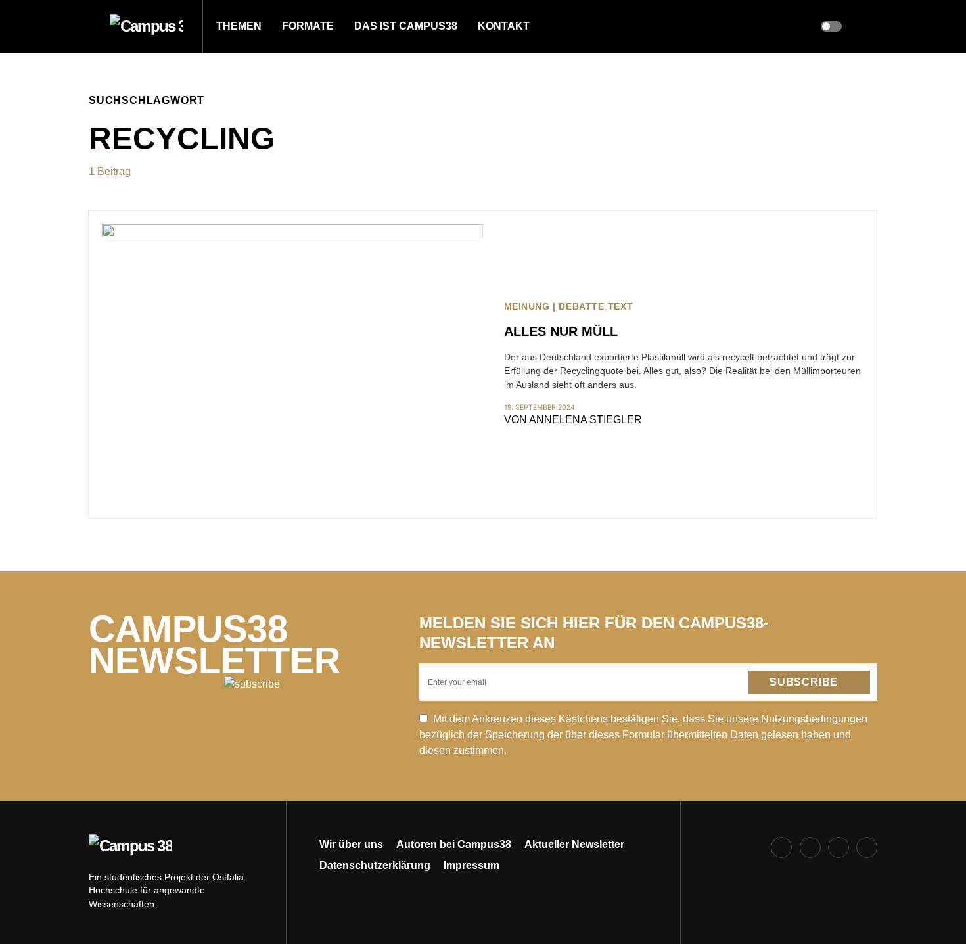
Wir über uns (351, 844)
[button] (93, 26)
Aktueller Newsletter (574, 844)
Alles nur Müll (561, 331)
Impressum (471, 865)
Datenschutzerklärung (374, 865)
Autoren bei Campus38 (453, 844)
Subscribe (804, 682)
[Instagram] (810, 847)
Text (620, 307)
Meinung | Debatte (554, 307)
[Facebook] (781, 847)
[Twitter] (838, 847)
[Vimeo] (866, 847)
